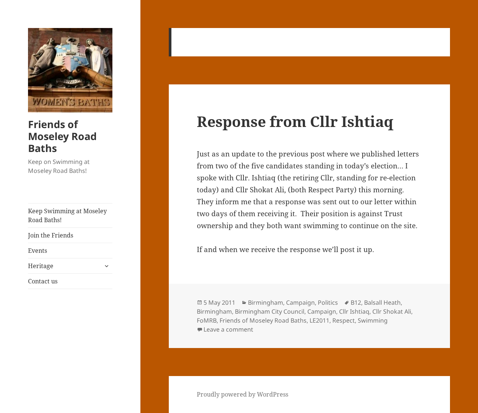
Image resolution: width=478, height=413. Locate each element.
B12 (356, 302)
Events (37, 250)
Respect (343, 320)
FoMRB (207, 320)
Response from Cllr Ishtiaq (295, 121)
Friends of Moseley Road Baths (62, 136)
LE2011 (319, 320)
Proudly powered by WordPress (242, 394)
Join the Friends (50, 235)
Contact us (43, 281)
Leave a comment (228, 329)
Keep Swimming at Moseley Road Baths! (67, 215)
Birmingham (265, 302)
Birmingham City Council (269, 311)
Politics (328, 302)
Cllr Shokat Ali (391, 311)
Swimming (373, 320)
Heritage (40, 266)
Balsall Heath (382, 302)
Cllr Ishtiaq (354, 311)
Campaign (300, 302)
